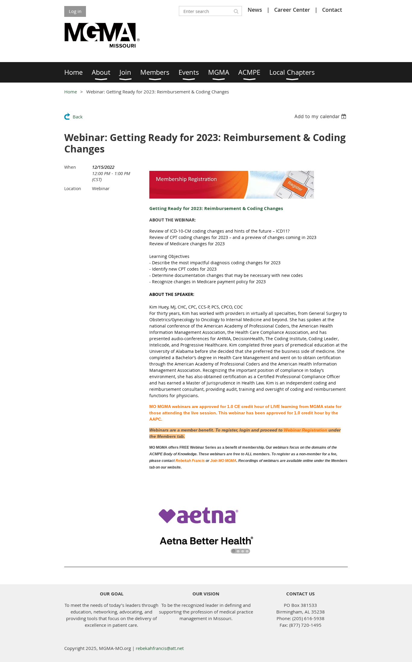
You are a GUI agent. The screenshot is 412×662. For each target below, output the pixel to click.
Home (70, 92)
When (70, 167)
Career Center (292, 9)
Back (78, 117)
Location (72, 188)
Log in (75, 11)
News (255, 9)
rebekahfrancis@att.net (160, 648)
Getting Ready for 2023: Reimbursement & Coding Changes (216, 208)
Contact (332, 9)
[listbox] (321, 116)
